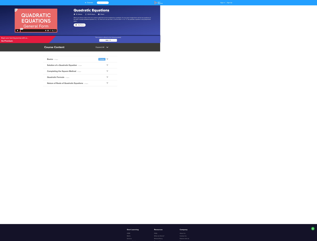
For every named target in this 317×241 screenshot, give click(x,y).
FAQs (155, 233)
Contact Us (183, 236)
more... (75, 21)
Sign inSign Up (226, 3)
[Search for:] (101, 2)
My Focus (81, 25)
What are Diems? (159, 236)
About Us (182, 233)
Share (102, 14)
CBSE (128, 233)
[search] (101, 2)
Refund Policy (158, 238)
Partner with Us (184, 238)
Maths (129, 236)
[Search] (107, 2)
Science (129, 238)
